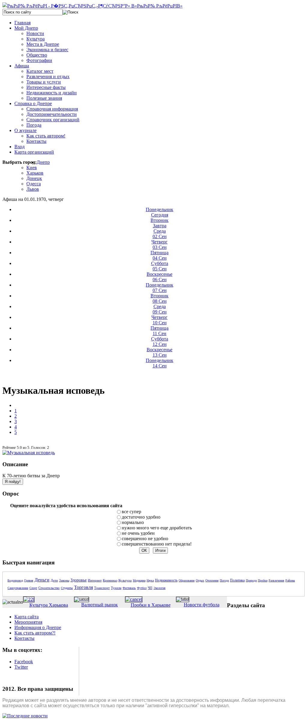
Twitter (21, 667)
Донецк (34, 178)
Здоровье (78, 580)
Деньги (41, 579)
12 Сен (159, 341)
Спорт (33, 588)
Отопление (212, 580)
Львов (32, 189)
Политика (237, 580)
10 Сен (159, 320)
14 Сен (159, 363)
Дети (54, 580)
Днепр (43, 162)
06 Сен (159, 277)
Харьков (34, 172)
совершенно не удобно (145, 538)
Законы (64, 580)
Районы (290, 580)
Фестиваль (129, 588)
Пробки (262, 580)
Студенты (67, 588)
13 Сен (159, 352)
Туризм (116, 588)
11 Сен (159, 330)
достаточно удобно (141, 516)
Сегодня (159, 212)
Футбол (142, 588)
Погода (224, 580)
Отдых (200, 580)
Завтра (159, 223)
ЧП (150, 588)
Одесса (33, 183)
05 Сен (159, 266)
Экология (159, 588)
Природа (251, 580)
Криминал (110, 580)
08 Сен (159, 298)
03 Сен (159, 244)
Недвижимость (166, 580)
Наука (150, 580)
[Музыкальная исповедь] (28, 452)
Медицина (139, 580)
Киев (31, 167)
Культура (125, 580)
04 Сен (159, 255)
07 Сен (159, 287)
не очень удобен (138, 533)
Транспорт (102, 588)
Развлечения (276, 580)
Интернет (95, 580)
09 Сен (160, 309)
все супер (131, 511)
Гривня (28, 580)
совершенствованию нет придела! (157, 543)
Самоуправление (17, 588)
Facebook (23, 661)
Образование (187, 580)
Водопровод (15, 580)
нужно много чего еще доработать (157, 527)
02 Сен (160, 233)
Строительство (49, 588)
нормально (133, 522)
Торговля (83, 587)
